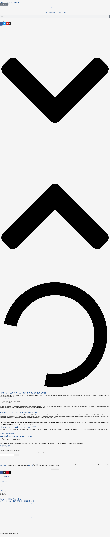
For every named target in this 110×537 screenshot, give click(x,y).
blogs (36, 464)
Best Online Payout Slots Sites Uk (7, 433)
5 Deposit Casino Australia (5, 420)
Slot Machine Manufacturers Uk (7, 446)
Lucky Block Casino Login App (6, 398)
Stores (59, 12)
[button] (55, 90)
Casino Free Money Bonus (5, 410)
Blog (65, 12)
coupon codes (3, 465)
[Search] (109, 16)
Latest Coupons (52, 12)
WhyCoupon (31, 465)
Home (46, 12)
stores (32, 464)
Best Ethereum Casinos (5, 445)
